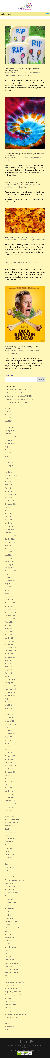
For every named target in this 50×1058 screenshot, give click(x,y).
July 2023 (8, 510)
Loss (6, 950)
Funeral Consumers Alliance (14, 880)
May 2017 (8, 746)
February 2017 (10, 756)
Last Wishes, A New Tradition (15, 393)
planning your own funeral (20, 75)
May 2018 (8, 708)
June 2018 (8, 705)
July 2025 (8, 450)
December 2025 (10, 434)
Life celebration (24, 187)
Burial (7, 835)
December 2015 (10, 801)
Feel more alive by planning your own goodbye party (22, 69)
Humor (7, 925)
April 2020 (8, 635)
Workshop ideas (10, 1027)
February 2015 (10, 807)
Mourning (8, 957)
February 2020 (10, 641)
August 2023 (9, 507)
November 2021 (10, 574)
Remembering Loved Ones (14, 995)
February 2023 (10, 526)
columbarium (9, 854)
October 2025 (10, 440)
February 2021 (10, 603)
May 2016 (8, 785)
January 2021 (9, 606)
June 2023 (8, 514)
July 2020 (8, 625)
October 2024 (10, 472)
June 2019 (8, 667)
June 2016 (8, 781)
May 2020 (8, 632)
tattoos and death (11, 1004)
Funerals (8, 896)
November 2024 (10, 469)
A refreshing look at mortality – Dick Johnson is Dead (21, 347)
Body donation (10, 832)
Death (7, 864)
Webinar (8, 1023)
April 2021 (8, 597)
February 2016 (10, 794)
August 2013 (9, 810)
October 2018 (10, 692)
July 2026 (8, 415)
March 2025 (9, 463)
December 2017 (10, 724)
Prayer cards (9, 985)
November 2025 (10, 437)
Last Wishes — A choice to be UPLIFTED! (18, 396)
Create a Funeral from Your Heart (16, 402)
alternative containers (12, 823)
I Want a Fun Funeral (12, 928)
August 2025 (9, 447)
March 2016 (9, 791)
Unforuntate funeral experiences (16, 1014)
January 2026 (9, 431)
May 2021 (8, 593)
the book (8, 1008)
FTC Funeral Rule (10, 877)
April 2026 (8, 424)
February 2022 (10, 565)
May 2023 (8, 517)
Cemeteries (9, 848)
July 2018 (8, 702)
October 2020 (10, 616)
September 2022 (10, 542)
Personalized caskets (12, 969)
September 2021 (10, 581)
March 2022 (9, 561)
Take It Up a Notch (11, 1001)
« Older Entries (10, 376)
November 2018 (10, 689)
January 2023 (9, 529)
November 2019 (10, 651)
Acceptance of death (37, 239)
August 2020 (9, 622)
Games (7, 905)
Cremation (8, 861)
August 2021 (9, 584)
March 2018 (9, 715)
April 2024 (8, 488)
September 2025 (10, 443)
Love (6, 953)
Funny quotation (10, 902)
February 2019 (10, 679)
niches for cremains (11, 963)
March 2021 (9, 600)
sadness (8, 998)
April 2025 (8, 459)
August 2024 (9, 478)
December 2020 (10, 609)
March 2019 (9, 676)
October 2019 (10, 654)
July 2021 (8, 587)
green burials (9, 909)
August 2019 (9, 660)
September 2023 (10, 504)
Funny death (15, 353)
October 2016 (10, 769)
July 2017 (8, 740)
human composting (11, 921)
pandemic (8, 966)
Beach (7, 829)
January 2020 (9, 644)
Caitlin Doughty (10, 839)
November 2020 (10, 612)
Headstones (9, 912)
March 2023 (9, 523)
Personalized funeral (12, 972)
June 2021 (8, 590)
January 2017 (9, 759)
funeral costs (9, 883)
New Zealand (9, 960)
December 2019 (10, 647)
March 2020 (9, 638)
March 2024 (9, 491)
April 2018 (8, 711)
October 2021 (10, 577)
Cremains (8, 858)
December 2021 (10, 571)
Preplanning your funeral (13, 992)
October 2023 (10, 501)
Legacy (7, 944)
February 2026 (10, 427)
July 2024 (8, 482)
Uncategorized (10, 1011)
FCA (6, 874)
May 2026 (8, 421)
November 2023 (10, 498)
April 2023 (8, 520)
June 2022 (8, 552)
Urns (6, 1020)
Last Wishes (9, 941)
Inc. (6, 931)
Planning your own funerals (14, 982)
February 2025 (10, 466)
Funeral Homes (10, 886)
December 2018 (10, 686)
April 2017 (8, 750)
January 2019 (9, 683)
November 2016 (10, 766)
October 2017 (10, 730)
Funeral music (9, 889)
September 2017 (10, 734)
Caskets (7, 845)
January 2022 (9, 568)
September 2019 (10, 657)
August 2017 (9, 737)
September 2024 (10, 475)
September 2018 (10, 695)
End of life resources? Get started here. (22, 237)
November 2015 (10, 804)
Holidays (8, 915)
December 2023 (10, 494)
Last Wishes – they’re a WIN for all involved (19, 399)
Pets (6, 976)
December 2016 (10, 762)
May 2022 (8, 555)
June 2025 (8, 453)
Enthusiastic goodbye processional (21, 182)
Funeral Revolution (11, 893)
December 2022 (10, 533)
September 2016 (10, 772)
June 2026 (8, 418)
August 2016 (9, 775)
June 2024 (8, 485)
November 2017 (10, 727)
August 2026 (9, 411)
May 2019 (8, 670)
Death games (9, 867)
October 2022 (10, 539)
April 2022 (8, 558)
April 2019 (8, 673)
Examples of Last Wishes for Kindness (18, 390)
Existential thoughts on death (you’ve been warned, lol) (24, 154)
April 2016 (8, 788)
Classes (7, 851)
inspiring (13, 187)
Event (7, 870)
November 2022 (10, 536)
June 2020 (8, 628)
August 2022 (9, 545)
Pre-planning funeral (12, 988)
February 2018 (10, 718)
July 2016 (8, 778)
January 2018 (9, 721)
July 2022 (8, 549)
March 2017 (9, 753)
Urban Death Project (12, 1017)
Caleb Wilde (9, 842)
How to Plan (9, 918)
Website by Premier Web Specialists (25, 1050)
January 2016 (9, 797)
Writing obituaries (11, 1030)
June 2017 (8, 743)
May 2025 (8, 456)
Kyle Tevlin (11, 73)
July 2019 (8, 663)
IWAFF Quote (9, 937)
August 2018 (9, 699)
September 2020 (10, 619)
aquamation (9, 826)
